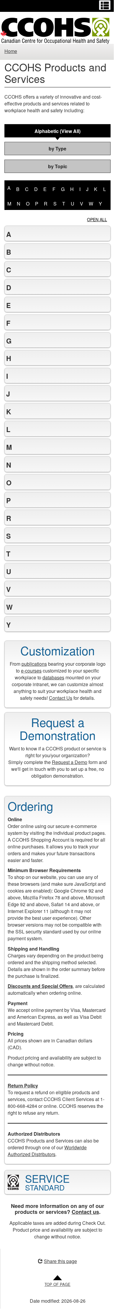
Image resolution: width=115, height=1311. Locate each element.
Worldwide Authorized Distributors (47, 1170)
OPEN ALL (97, 219)
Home (10, 51)
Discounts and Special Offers (40, 999)
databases (51, 690)
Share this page (58, 1281)
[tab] (57, 130)
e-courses (34, 683)
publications (37, 676)
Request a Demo (72, 775)
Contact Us (58, 710)
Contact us (83, 1232)
